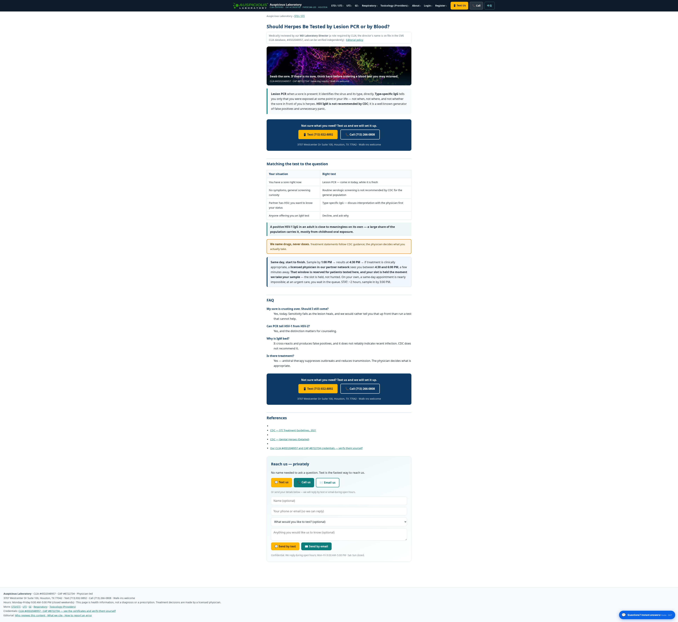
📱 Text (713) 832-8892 (318, 134)
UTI (348, 5)
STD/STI (15, 606)
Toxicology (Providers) (394, 5)
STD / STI (336, 5)
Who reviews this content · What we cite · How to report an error (53, 615)
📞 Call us (304, 482)
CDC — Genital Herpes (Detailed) (289, 439)
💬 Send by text (285, 546)
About (416, 5)
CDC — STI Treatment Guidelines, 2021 (293, 430)
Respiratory (369, 5)
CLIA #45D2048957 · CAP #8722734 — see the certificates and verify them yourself (67, 611)
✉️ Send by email (316, 546)
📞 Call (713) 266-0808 (360, 134)
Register (440, 5)
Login (427, 5)
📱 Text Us (459, 5)
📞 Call (476, 5)
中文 (489, 5)
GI (356, 5)
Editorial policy (354, 40)
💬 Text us (282, 482)
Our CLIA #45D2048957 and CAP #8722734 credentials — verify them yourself (316, 448)
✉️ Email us (327, 482)
